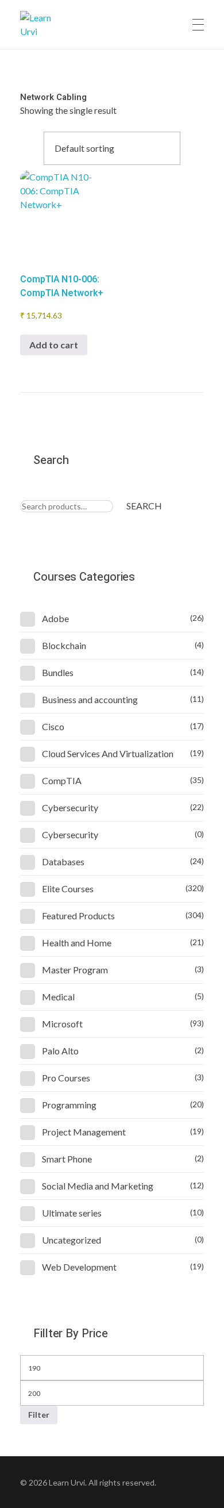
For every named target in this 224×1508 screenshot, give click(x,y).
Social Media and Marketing (97, 1185)
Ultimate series (72, 1212)
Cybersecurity (70, 807)
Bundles (58, 672)
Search (144, 505)
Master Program (75, 969)
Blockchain (64, 645)
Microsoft (62, 1023)
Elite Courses (68, 888)
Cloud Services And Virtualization (107, 753)
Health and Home (76, 942)
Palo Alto (60, 1050)
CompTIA (62, 780)
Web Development (79, 1266)
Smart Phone (67, 1158)
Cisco (53, 726)
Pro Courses (66, 1077)
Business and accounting (90, 699)
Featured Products (78, 915)
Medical (58, 996)
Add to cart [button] (53, 344)
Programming (69, 1104)
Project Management (84, 1131)
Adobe (55, 618)
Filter (38, 1414)
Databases (63, 861)
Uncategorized (71, 1239)
